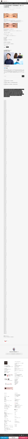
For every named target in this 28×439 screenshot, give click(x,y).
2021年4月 (5, 170)
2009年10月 (5, 320)
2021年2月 (5, 172)
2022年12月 (5, 148)
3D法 (4, 89)
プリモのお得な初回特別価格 (18, 374)
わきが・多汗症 (6, 416)
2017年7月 (5, 219)
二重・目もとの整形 (6, 396)
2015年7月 (5, 245)
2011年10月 (5, 294)
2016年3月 (5, 236)
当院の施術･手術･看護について (18, 365)
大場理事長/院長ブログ (17, 399)
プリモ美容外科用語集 (17, 395)
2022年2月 (5, 159)
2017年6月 (5, 220)
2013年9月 (5, 269)
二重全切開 (16, 383)
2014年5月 (5, 260)
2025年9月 (5, 112)
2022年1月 (5, 160)
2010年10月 (5, 307)
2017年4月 (5, 222)
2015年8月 (5, 244)
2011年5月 (5, 299)
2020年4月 (5, 183)
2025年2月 (5, 120)
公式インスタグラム (17, 404)
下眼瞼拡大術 (8, 90)
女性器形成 (5, 415)
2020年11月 (5, 175)
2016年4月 (5, 235)
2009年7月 (5, 323)
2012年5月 (5, 286)
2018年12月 (5, 200)
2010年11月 (5, 306)
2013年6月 (5, 272)
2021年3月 (5, 171)
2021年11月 (5, 162)
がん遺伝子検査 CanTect (7, 428)
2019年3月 (5, 197)
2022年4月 (5, 157)
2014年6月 (5, 259)
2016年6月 (5, 233)
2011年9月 (5, 295)
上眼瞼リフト (23, 89)
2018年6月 (5, 207)
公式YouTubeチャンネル (17, 417)
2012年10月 (5, 281)
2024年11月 (5, 123)
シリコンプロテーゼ (16, 89)
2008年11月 (5, 332)
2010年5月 (5, 312)
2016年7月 (5, 232)
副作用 (7, 35)
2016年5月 (5, 234)
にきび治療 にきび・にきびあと (8, 405)
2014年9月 (5, 256)
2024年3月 (5, 132)
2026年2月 (5, 107)
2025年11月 (5, 110)
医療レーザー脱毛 (6, 420)
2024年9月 (5, 125)
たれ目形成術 (13, 89)
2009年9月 (5, 321)
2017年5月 (5, 221)
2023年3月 (5, 145)
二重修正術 (15, 90)
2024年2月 (5, 133)
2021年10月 (5, 163)
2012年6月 (5, 285)
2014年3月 (5, 262)
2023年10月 (5, 137)
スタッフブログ (16, 401)
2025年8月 (5, 113)
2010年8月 (5, 309)
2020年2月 (5, 185)
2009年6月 (5, 324)
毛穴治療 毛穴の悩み (6, 406)
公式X (15, 414)
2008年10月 (5, 333)
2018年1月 (5, 212)
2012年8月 (5, 283)
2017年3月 (5, 223)
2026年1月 (5, 108)
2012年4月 (5, 287)
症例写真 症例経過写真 (17, 394)
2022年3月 (5, 158)
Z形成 (10, 89)
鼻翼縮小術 (5, 96)
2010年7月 (5, 310)
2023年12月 (5, 135)
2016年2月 (5, 237)
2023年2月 (5, 146)
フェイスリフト (19, 89)
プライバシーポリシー (17, 422)
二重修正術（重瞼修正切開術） (19, 90)
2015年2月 (5, 250)
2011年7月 (5, 297)
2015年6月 (5, 246)
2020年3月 (5, 184)
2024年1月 (5, 134)
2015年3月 (5, 249)
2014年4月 (5, 261)
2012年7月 (5, 284)
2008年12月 (5, 331)
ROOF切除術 (8, 89)
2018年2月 (5, 211)
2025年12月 (5, 109)
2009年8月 (5, 322)
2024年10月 (5, 124)
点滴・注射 (5, 423)
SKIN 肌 (5, 403)
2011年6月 (5, 298)
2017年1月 (5, 225)
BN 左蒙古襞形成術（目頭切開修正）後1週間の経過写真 (11, 84)
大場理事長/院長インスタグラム (18, 405)
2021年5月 (5, 169)
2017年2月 (5, 224)
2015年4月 (5, 248)
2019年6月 (5, 194)
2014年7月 (5, 258)
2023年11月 (5, 136)
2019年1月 (5, 199)
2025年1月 (5, 121)
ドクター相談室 (16, 396)
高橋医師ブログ (16, 400)
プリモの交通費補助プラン (18, 375)
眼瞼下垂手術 (16, 382)
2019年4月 (5, 196)
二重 (12, 90)
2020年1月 (5, 186)
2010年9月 (5, 308)
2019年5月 (5, 195)
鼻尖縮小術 (16, 380)
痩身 (4, 424)
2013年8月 (5, 270)
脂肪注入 (5, 401)
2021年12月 (5, 161)
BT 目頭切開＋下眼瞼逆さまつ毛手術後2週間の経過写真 (10, 82)
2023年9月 (5, 138)
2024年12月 (5, 122)
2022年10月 (5, 150)
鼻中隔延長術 (16, 379)
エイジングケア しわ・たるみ (8, 400)
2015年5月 (5, 247)
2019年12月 (5, 187)
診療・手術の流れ (17, 366)
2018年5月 (5, 208)
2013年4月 (5, 274)
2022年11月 (5, 149)
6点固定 (6, 89)
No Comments (12, 9)
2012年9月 (5, 282)
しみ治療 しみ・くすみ (7, 404)
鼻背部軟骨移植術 (7, 96)
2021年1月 (5, 173)
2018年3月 (5, 210)
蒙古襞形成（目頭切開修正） (7, 42)
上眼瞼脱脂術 (5, 90)
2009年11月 (5, 319)
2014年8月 (5, 257)
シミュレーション (17, 367)
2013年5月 (5, 273)
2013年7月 (5, 271)
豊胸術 (15, 384)
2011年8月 (5, 296)
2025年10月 (5, 111)
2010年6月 (5, 311)
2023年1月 (5, 147)
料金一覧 (16, 373)
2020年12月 (5, 174)
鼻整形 (5, 397)
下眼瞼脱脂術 (11, 90)
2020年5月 (5, 182)
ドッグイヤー (5, 40)
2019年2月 (5, 198)
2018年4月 (5, 209)
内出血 (6, 37)
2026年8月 (5, 100)
